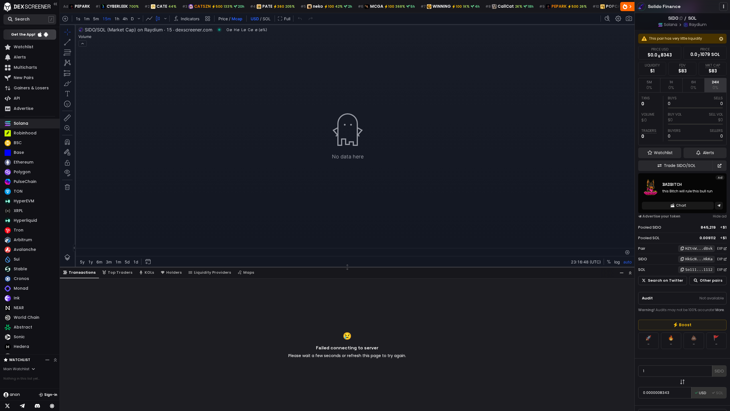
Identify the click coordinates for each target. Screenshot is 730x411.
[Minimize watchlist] (47, 359)
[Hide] (721, 39)
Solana (670, 24)
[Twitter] (7, 406)
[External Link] (719, 165)
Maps (248, 272)
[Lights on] (52, 406)
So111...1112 (699, 269)
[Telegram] (22, 406)
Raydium (698, 24)
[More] (723, 6)
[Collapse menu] (55, 4)
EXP (720, 248)
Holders (174, 272)
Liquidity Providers (212, 272)
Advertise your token (661, 216)
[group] (682, 325)
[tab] (649, 85)
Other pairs (711, 280)
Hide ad (720, 216)
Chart (681, 205)
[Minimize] (621, 272)
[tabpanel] (682, 118)
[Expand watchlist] (55, 359)
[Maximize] (630, 272)
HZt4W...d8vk (699, 248)
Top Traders (120, 272)
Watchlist (19, 359)
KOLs (149, 272)
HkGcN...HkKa (699, 259)
